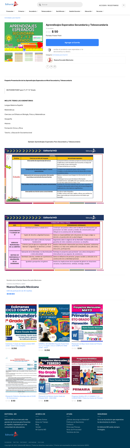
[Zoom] (7, 49)
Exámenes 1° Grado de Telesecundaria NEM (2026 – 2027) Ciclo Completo (20, 344)
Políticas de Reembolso (75, 422)
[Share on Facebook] (47, 66)
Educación (88, 11)
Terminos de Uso (73, 432)
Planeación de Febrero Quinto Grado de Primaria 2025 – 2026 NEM (52, 397)
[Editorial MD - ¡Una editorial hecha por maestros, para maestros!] (12, 4)
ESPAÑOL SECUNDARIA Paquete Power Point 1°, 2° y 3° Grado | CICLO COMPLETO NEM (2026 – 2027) (54, 345)
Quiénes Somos (41, 419)
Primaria (21, 11)
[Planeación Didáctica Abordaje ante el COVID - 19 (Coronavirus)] (21, 375)
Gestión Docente (74, 11)
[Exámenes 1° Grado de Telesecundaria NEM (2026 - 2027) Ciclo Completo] (21, 323)
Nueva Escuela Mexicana (23, 286)
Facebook (8, 442)
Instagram (32, 442)
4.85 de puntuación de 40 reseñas (19, 291)
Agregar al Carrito (72, 43)
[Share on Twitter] (51, 66)
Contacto (70, 424)
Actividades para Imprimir (12, 18)
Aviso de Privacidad (74, 430)
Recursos (99, 11)
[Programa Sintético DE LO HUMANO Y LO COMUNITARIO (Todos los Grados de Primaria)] (87, 375)
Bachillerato (60, 11)
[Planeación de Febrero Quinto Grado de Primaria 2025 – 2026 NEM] (54, 375)
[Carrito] (123, 5)
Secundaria (32, 11)
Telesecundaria (46, 11)
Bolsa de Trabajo (42, 422)
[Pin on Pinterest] (54, 66)
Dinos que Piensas (73, 427)
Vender (38, 427)
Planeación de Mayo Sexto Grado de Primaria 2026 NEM (87, 344)
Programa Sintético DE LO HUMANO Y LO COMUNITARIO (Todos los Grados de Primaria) (87, 397)
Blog (37, 424)
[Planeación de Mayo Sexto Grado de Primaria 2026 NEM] (87, 323)
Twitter (16, 442)
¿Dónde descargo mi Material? (78, 419)
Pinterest (23, 442)
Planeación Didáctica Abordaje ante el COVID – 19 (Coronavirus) (21, 397)
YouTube (41, 442)
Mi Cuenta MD (41, 430)
